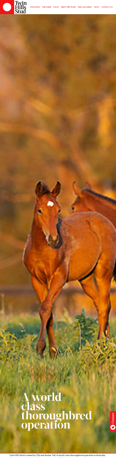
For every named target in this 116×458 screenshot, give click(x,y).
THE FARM (46, 7)
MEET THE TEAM (68, 7)
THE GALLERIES (85, 7)
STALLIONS (35, 7)
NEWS (96, 7)
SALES (56, 7)
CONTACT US (107, 7)
